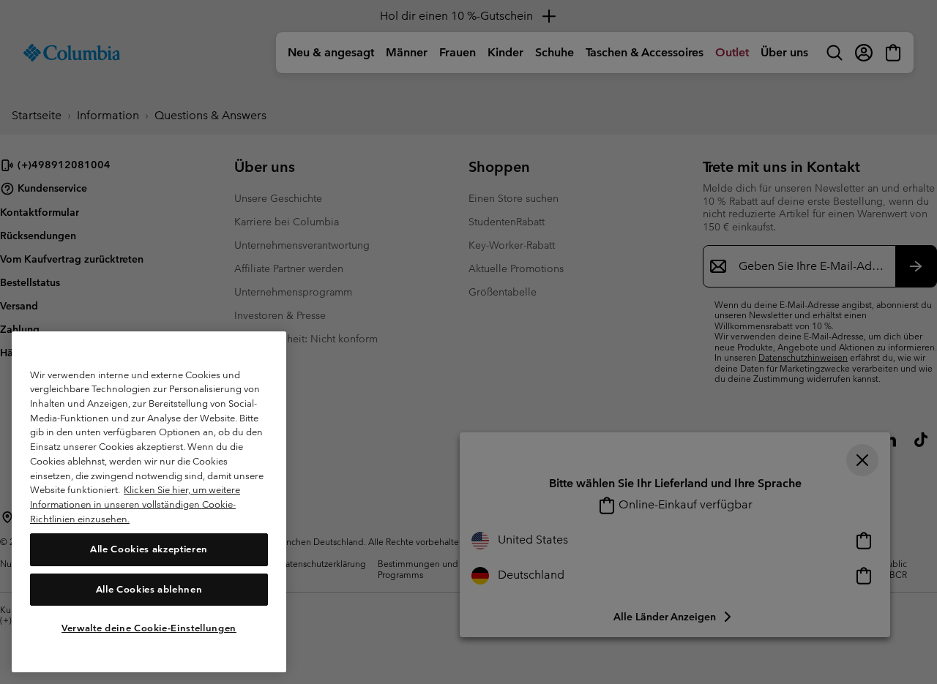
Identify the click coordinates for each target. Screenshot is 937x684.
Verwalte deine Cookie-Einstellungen (148, 627)
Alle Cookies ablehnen (149, 588)
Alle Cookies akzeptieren (149, 549)
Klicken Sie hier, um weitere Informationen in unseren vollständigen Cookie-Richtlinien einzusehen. (135, 504)
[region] (149, 501)
